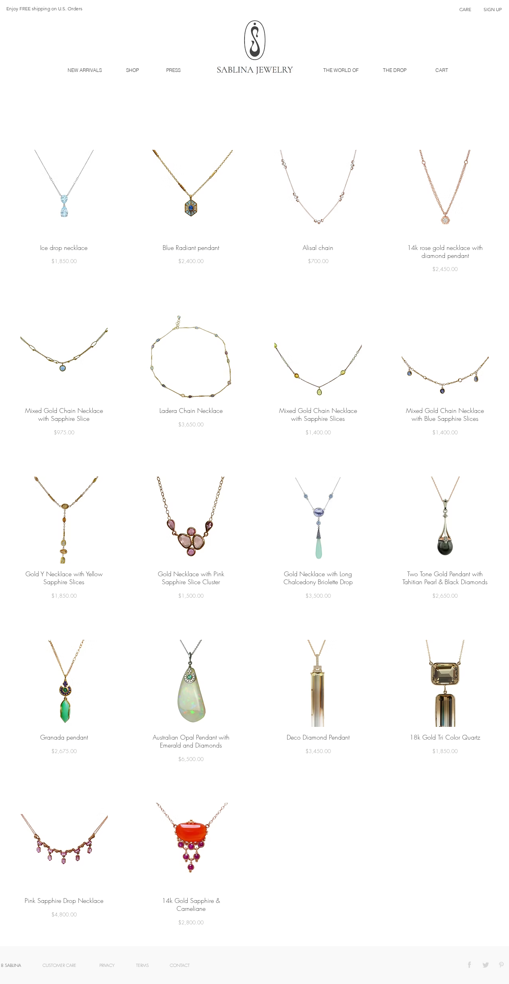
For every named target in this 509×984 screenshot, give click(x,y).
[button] (493, 9)
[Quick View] (64, 193)
